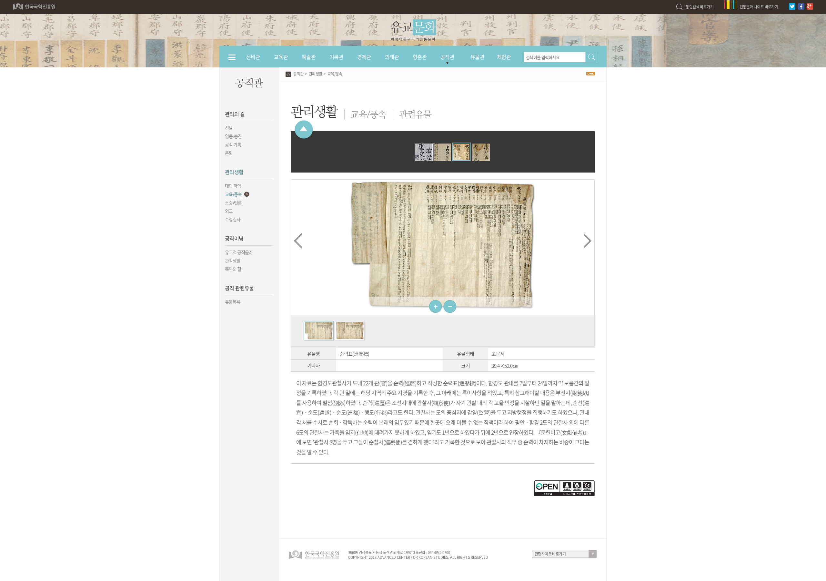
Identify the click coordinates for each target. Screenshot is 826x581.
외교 (229, 211)
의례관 (392, 57)
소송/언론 (233, 202)
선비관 (253, 57)
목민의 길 (233, 269)
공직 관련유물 (239, 288)
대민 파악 (233, 185)
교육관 (281, 57)
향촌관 (420, 57)
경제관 (364, 57)
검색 (591, 57)
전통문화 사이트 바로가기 (759, 7)
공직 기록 (233, 144)
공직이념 (234, 238)
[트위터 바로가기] (793, 3)
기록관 (336, 57)
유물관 (477, 57)
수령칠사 (232, 219)
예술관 (309, 57)
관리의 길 (235, 114)
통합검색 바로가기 (699, 7)
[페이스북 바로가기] (802, 3)
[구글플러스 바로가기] (811, 3)
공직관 (447, 57)
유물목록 (232, 302)
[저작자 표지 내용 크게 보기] (564, 483)
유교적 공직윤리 (238, 252)
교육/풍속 (233, 194)
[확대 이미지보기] (318, 324)
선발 (229, 127)
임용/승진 (233, 136)
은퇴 (229, 153)
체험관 (504, 57)
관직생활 (232, 260)
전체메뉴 (232, 60)
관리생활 (234, 172)
